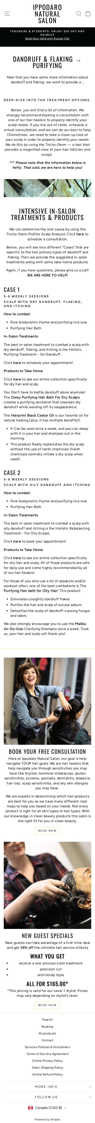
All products (47, 1033)
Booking (47, 1026)
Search (47, 1019)
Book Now (47, 830)
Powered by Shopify (47, 1119)
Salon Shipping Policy (47, 1067)
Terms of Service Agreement (47, 1054)
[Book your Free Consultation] (47, 701)
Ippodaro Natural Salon (47, 13)
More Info (46, 1087)
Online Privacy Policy (47, 1061)
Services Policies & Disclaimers (47, 1047)
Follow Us (46, 1097)
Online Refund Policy (47, 1074)
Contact (47, 1040)
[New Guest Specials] (47, 885)
